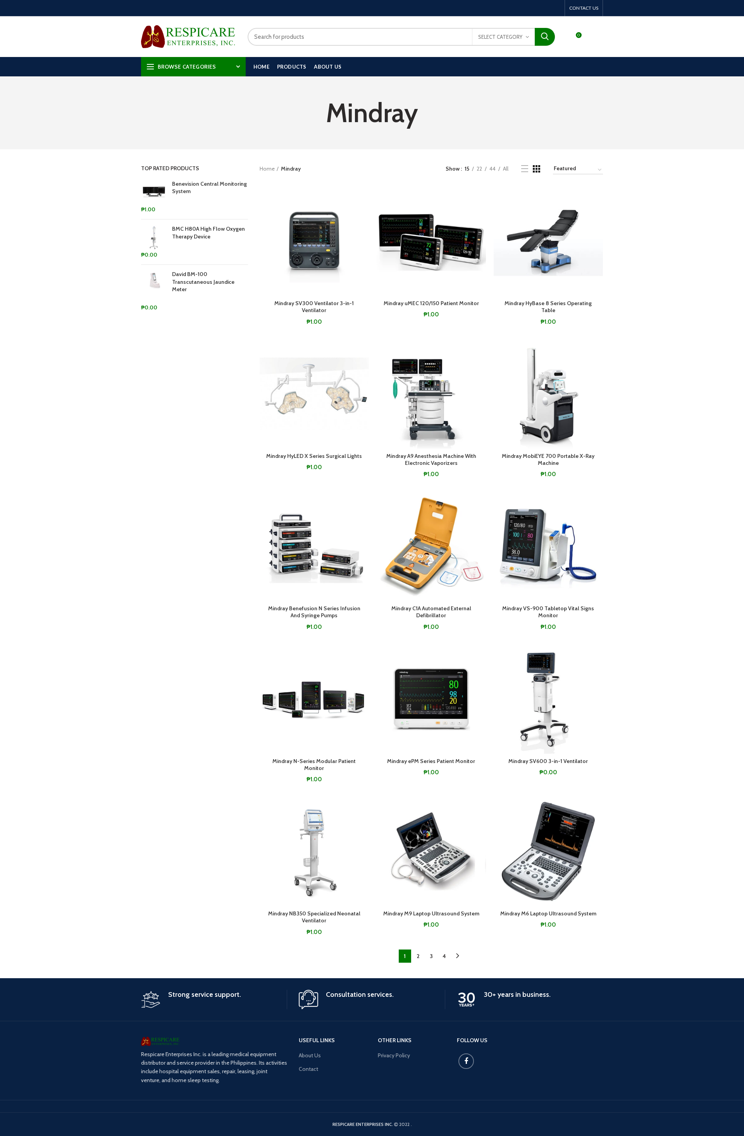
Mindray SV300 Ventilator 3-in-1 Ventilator (314, 307)
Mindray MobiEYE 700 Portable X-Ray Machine (548, 459)
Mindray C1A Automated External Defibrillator (431, 612)
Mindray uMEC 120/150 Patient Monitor (431, 303)
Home (267, 168)
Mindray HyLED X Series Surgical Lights (314, 455)
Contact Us (583, 8)
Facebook (466, 1061)
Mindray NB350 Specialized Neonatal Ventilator (314, 917)
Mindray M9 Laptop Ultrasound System (431, 913)
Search (545, 37)
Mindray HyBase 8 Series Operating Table (548, 307)
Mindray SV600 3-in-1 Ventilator (548, 761)
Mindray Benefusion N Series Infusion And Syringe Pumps (314, 612)
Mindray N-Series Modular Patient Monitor (314, 765)
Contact (308, 1068)
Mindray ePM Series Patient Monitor (431, 761)
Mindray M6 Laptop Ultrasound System (548, 913)
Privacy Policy (394, 1055)
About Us (310, 1055)
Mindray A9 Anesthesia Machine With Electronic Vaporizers (431, 459)
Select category (500, 37)
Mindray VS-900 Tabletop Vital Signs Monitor (548, 612)
